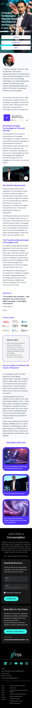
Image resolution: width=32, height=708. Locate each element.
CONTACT (16, 37)
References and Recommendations (18, 694)
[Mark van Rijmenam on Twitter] (10, 663)
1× (22, 120)
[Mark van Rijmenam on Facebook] (21, 663)
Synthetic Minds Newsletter (16, 696)
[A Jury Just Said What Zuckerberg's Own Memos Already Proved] (16, 456)
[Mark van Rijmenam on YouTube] (16, 663)
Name (7, 578)
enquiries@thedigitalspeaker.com (16, 640)
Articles (3, 688)
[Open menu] (2, 4)
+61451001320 (16, 42)
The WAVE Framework (15, 698)
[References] (5, 311)
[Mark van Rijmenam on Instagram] (26, 663)
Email (7, 585)
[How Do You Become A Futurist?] (16, 483)
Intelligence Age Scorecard (16, 701)
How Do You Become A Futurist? (14, 493)
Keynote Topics (13, 688)
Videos (3, 695)
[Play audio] (12, 120)
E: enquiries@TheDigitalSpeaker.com (9, 678)
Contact (3, 699)
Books (2, 690)
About (2, 685)
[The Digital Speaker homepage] (10, 4)
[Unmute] (27, 120)
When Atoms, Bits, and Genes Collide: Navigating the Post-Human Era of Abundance (15, 520)
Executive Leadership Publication (17, 685)
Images (3, 692)
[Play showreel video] (16, 174)
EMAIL (16, 48)
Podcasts (3, 697)
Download (11, 599)
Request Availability (15, 631)
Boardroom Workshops (15, 703)
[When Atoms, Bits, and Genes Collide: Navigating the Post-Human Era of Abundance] (16, 508)
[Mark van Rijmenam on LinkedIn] (5, 663)
